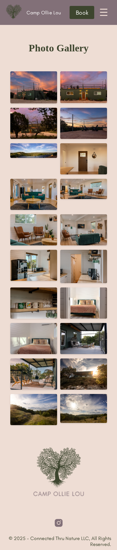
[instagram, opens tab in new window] (59, 523)
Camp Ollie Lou (34, 13)
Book (82, 12)
